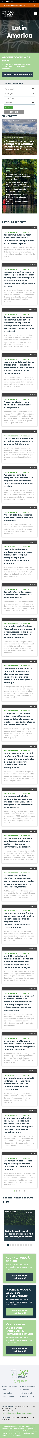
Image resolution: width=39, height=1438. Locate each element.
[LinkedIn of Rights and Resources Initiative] (12, 1381)
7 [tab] (23, 1245)
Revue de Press (10, 1212)
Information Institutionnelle (8, 1395)
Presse (5, 1390)
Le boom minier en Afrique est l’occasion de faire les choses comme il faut (18, 176)
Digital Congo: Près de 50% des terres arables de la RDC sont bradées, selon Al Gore (19, 1234)
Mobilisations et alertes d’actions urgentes (18, 1434)
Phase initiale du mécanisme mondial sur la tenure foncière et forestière (18, 518)
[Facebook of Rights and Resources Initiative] (18, 1381)
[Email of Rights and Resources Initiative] (26, 1381)
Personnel (24, 1390)
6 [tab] (21, 1245)
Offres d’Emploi (26, 1393)
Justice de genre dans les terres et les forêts (19, 1432)
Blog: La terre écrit (9, 1386)
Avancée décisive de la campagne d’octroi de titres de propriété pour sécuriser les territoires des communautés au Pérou (19, 481)
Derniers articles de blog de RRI (13, 1431)
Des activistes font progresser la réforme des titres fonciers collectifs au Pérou (18, 595)
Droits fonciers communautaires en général (17, 1429)
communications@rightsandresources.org (17, 1413)
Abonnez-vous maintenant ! (18, 74)
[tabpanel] (19, 1225)
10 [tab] (31, 1245)
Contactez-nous (27, 1396)
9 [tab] (28, 1245)
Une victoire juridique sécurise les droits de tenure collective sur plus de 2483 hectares (18, 441)
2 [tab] (10, 1245)
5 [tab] (18, 1245)
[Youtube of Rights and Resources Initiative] (22, 1381)
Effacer (14, 112)
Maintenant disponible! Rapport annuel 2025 (19, 5)
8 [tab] (26, 1245)
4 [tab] (15, 1245)
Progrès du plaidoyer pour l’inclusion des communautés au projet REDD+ (18, 405)
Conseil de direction (28, 1386)
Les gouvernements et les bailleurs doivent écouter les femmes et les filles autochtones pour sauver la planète (17, 199)
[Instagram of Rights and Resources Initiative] (15, 1381)
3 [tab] (13, 1245)
